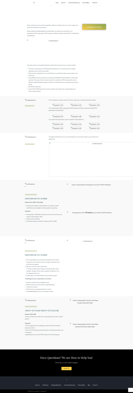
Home (57, 2)
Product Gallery (85, 2)
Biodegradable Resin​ (56, 385)
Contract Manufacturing (73, 2)
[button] (102, 3)
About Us (63, 2)
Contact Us (94, 2)
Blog (89, 385)
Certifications (45, 385)
